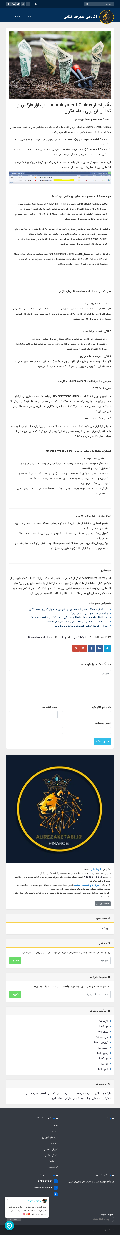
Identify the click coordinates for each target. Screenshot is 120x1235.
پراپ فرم (85, 1098)
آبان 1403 (103, 1069)
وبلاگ (64, 637)
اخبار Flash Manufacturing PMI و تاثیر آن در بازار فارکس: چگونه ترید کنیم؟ (69, 618)
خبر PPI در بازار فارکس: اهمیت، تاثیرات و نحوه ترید (81, 626)
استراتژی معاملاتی (101, 1098)
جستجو (15, 960)
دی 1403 (103, 1059)
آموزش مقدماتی (51, 1149)
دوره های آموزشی (50, 1137)
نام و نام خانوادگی (101, 707)
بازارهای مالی (102, 1093)
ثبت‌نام (18, 16)
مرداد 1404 (102, 1032)
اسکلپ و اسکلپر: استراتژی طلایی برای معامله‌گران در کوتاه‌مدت (76, 622)
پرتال (95, 1229)
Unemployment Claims (40, 637)
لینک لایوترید (52, 1161)
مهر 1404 (103, 1027)
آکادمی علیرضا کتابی (35, 1094)
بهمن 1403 (102, 1053)
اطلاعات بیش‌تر (102, 903)
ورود (29, 16)
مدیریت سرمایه (84, 1094)
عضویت (15, 994)
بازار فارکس (54, 1094)
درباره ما (54, 1143)
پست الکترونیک (49, 707)
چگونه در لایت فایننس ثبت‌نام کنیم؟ (89, 614)
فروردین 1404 (101, 1043)
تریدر (76, 1098)
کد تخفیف (53, 1167)
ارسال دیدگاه (102, 742)
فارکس (67, 1098)
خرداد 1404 (102, 1037)
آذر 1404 (103, 1021)
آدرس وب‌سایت (103, 723)
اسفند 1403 (102, 1048)
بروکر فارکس (67, 1094)
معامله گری (57, 1098)
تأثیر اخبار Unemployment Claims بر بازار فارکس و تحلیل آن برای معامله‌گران (68, 609)
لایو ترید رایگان (51, 1155)
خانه (56, 1125)
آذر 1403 (103, 1064)
